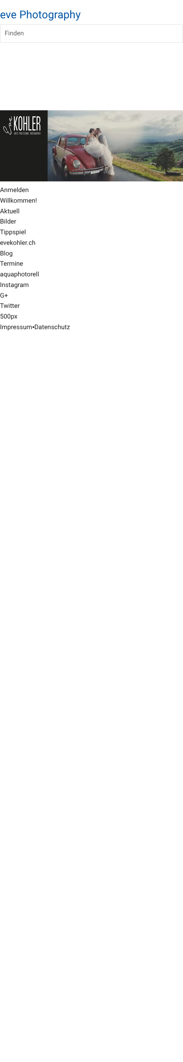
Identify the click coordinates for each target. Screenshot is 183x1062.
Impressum (16, 327)
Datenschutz (52, 327)
